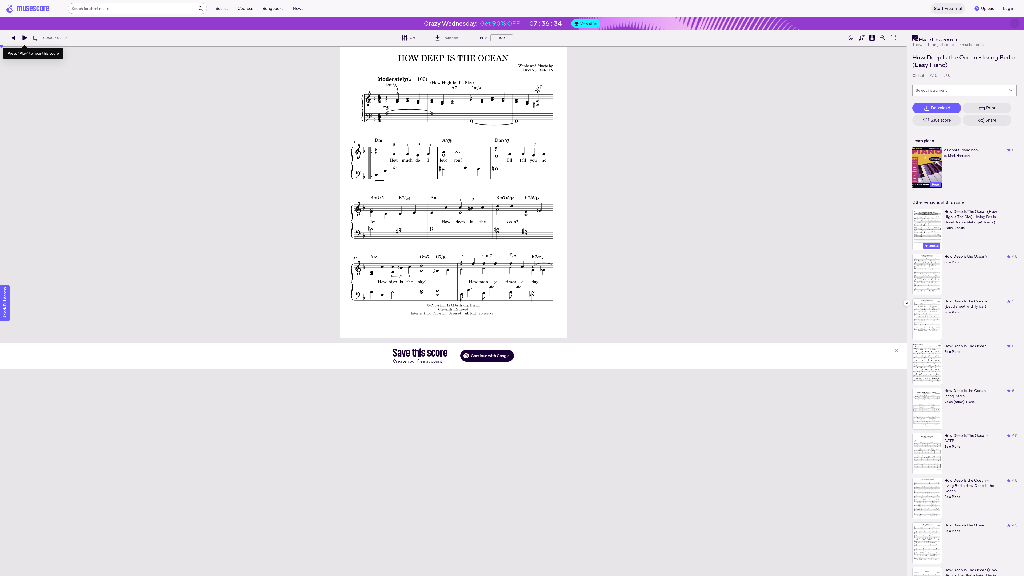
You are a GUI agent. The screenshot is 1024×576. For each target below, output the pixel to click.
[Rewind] (13, 38)
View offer (588, 23)
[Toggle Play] (24, 38)
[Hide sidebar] (907, 303)
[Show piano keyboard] (861, 38)
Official (933, 246)
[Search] (201, 8)
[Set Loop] (35, 38)
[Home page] (27, 8)
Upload (987, 8)
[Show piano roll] (872, 38)
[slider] (1, 46)
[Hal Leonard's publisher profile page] (952, 38)
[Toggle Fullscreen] (893, 38)
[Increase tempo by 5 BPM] (509, 38)
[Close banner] (1015, 23)
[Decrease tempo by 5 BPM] (494, 38)
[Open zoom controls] (882, 38)
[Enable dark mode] (850, 38)
